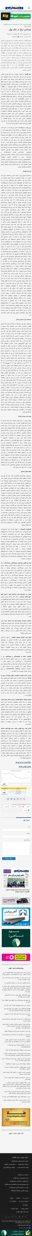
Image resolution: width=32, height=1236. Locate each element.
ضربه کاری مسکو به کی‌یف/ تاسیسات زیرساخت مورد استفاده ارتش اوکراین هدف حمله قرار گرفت (17, 1092)
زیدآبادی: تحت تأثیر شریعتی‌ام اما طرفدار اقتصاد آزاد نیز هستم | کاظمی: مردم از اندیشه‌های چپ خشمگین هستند (16, 973)
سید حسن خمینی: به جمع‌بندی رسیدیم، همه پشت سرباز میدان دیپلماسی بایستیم (16, 978)
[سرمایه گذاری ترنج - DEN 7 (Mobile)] (16, 16)
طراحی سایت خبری (24, 1227)
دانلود (4, 784)
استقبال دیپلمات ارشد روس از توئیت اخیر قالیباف (18, 1064)
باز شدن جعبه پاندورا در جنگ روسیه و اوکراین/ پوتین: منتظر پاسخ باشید (16, 1101)
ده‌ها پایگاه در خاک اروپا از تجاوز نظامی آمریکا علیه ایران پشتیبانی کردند (16, 1020)
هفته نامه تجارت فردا (23, 1167)
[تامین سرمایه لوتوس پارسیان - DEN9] (16, 938)
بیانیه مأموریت (14, 1209)
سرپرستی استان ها (23, 1201)
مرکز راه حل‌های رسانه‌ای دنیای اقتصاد (19, 1188)
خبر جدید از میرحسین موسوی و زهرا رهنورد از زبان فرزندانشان (17, 1078)
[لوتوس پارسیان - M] (16, 1233)
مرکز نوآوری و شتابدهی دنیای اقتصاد (19, 1181)
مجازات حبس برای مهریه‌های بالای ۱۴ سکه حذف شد (17, 1005)
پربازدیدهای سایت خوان (16, 968)
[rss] (16, 1216)
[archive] (6, 1216)
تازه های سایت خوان (16, 1133)
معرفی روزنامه (24, 1209)
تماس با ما (25, 1198)
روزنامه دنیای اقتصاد (23, 1164)
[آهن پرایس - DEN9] (16, 917)
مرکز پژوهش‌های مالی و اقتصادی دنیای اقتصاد (16, 1184)
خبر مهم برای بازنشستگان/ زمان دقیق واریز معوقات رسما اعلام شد (16, 1001)
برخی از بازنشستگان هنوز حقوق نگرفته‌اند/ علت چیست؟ (16, 1097)
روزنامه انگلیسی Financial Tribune (19, 1191)
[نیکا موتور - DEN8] (16, 900)
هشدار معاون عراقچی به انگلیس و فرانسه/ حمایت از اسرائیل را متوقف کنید (17, 1068)
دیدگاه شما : (26, 840)
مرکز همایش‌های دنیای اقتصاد (20, 1178)
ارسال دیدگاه (8, 859)
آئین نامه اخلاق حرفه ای (22, 1212)
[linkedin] (14, 799)
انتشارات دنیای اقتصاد (23, 1175)
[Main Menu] (29, 8)
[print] (8, 799)
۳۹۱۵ (24, 34)
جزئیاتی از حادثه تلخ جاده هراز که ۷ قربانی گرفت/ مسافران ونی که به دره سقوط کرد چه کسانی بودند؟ (17, 1041)
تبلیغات (18, 1198)
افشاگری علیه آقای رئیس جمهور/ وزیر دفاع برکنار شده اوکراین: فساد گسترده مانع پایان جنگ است (17, 1010)
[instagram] (26, 1216)
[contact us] (9, 1216)
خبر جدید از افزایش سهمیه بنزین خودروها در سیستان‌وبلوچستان (19, 1046)
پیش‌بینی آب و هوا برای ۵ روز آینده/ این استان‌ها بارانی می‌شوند (16, 1035)
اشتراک (11, 1198)
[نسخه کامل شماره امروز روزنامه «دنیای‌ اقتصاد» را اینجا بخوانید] (16, 878)
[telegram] (11, 799)
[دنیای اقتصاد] (14, 8)
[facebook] (20, 799)
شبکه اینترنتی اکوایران (9, 1164)
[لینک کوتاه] (24, 799)
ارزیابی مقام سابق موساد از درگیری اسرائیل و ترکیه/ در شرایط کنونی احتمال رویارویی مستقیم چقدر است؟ (16, 1054)
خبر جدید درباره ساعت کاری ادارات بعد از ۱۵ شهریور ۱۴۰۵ (17, 1015)
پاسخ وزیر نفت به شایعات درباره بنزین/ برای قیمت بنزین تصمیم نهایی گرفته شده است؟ (16, 1059)
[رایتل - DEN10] (16, 957)
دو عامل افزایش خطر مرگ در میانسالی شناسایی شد (17, 983)
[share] (12, 1216)
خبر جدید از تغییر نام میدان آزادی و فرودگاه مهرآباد (17, 1031)
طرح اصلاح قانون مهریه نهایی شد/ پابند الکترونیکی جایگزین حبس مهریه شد (17, 996)
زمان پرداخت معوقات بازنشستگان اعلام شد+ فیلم (18, 1050)
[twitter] (17, 799)
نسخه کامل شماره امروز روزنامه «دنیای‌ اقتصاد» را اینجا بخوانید (17, 891)
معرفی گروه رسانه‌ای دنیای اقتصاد (19, 1161)
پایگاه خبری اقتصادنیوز (9, 1167)
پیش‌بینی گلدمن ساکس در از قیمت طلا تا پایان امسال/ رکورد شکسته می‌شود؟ (16, 1073)
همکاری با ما (13, 1201)
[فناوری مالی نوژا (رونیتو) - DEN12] (16, 1117)
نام (29, 827)
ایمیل (28, 833)
